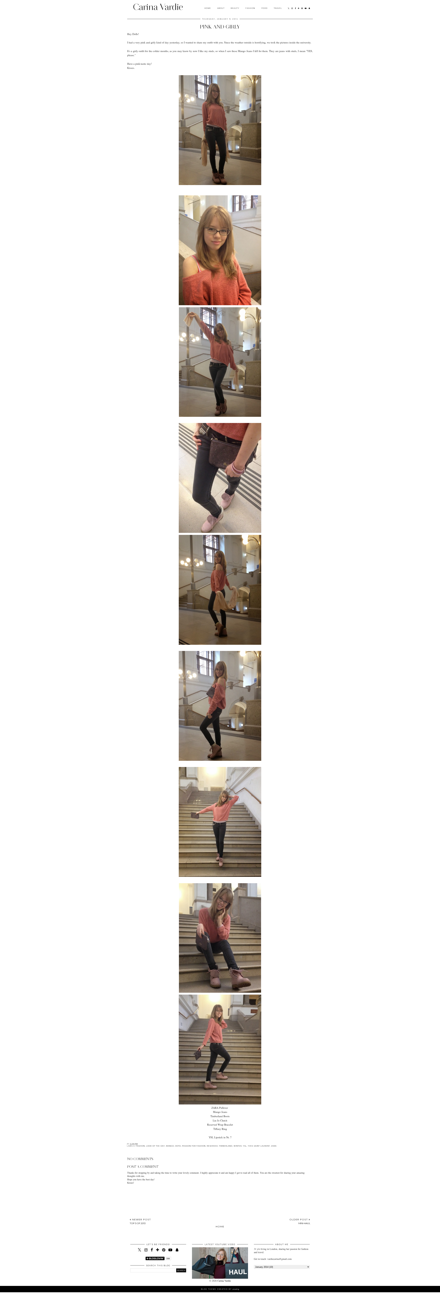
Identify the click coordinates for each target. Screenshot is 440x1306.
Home (207, 8)
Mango (170, 1146)
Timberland (225, 1146)
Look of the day (155, 1146)
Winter (238, 1146)
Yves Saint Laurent (259, 1146)
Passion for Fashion (194, 1146)
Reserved (212, 1146)
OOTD (178, 1146)
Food (264, 8)
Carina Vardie (158, 7)
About (221, 8)
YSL (245, 1146)
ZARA (274, 1146)
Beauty (235, 8)
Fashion (250, 8)
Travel (278, 8)
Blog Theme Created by (220, 1289)
